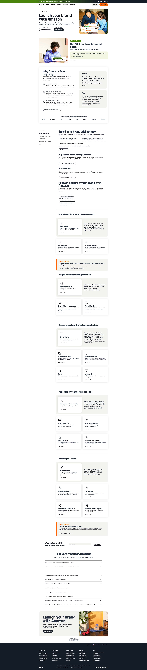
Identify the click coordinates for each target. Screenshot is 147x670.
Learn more (72, 60)
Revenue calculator (96, 660)
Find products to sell (96, 658)
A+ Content (68, 660)
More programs (55, 660)
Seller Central (95, 653)
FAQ (40, 144)
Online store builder (69, 651)
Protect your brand (63, 205)
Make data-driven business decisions (66, 202)
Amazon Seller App (96, 655)
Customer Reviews (69, 656)
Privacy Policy (66, 667)
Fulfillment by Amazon (56, 651)
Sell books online (42, 660)
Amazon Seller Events (83, 656)
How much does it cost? (43, 655)
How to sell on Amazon (43, 653)
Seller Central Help (82, 655)
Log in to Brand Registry (46, 29)
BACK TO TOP (41, 131)
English (89, 644)
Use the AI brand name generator (67, 163)
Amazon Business (55, 656)
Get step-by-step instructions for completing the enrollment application (73, 145)
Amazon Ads (54, 653)
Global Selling (54, 655)
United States (97, 644)
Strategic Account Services (57, 658)
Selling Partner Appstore (97, 656)
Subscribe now (97, 544)
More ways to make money (84, 660)
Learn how (68, 1)
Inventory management (43, 656)
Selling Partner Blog (82, 651)
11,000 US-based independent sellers (66, 665)
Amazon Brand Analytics (70, 658)
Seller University (82, 653)
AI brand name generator (45, 136)
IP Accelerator (43, 138)
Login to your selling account (98, 651)
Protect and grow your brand (45, 141)
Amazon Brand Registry (70, 653)
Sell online (41, 651)
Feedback (105, 644)
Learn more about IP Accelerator (67, 177)
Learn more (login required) (65, 533)
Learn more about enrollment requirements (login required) (71, 143)
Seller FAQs (81, 658)
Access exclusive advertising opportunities (67, 200)
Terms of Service (59, 667)
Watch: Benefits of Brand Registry (51, 109)
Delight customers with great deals (66, 198)
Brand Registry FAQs (80, 557)
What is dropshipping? (43, 658)
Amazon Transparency (70, 655)
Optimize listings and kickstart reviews (67, 196)
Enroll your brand (58, 29)
